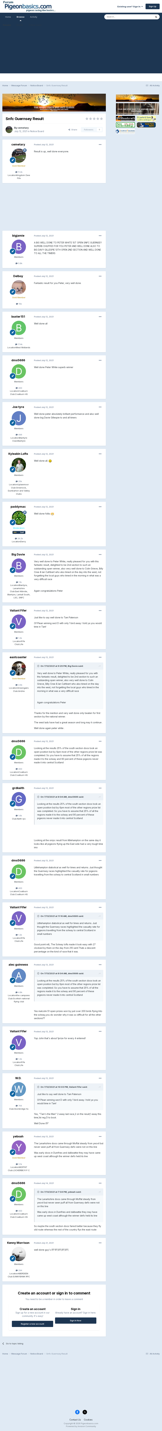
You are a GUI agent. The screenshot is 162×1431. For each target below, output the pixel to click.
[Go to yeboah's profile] (19, 1147)
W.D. (18, 1078)
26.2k (20, 538)
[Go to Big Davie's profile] (19, 565)
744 (20, 1105)
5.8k (20, 263)
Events (20, 25)
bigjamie (18, 235)
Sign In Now (75, 1320)
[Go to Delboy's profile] (19, 287)
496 (20, 434)
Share (73, 129)
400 (20, 388)
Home (8, 17)
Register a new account (32, 1324)
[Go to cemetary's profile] (9, 129)
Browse (20, 17)
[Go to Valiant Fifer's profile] (19, 622)
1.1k (20, 582)
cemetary (23, 127)
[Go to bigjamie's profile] (19, 247)
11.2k (19, 172)
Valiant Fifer (18, 610)
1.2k (20, 638)
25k (20, 481)
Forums (7, 25)
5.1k (20, 1164)
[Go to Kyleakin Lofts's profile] (19, 465)
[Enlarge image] (50, 460)
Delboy (18, 276)
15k (20, 303)
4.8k (20, 992)
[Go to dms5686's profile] (19, 371)
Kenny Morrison (18, 1242)
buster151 (18, 316)
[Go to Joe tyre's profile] (19, 418)
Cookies (88, 1419)
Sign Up (152, 6)
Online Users (35, 25)
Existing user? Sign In (129, 6)
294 (20, 1270)
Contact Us (75, 1419)
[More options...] (100, 145)
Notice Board (37, 131)
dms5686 (18, 360)
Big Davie (18, 554)
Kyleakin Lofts (18, 453)
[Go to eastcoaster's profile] (19, 668)
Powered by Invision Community (81, 1426)
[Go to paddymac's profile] (19, 518)
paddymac (18, 506)
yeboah (18, 1136)
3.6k (20, 685)
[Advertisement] (81, 51)
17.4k (19, 344)
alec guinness (18, 964)
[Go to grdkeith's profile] (19, 799)
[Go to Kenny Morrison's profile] (19, 1254)
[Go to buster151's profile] (19, 328)
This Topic (143, 17)
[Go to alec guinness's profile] (19, 976)
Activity (33, 17)
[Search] (156, 16)
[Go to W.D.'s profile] (19, 1089)
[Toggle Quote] (38, 666)
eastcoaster (18, 657)
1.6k (20, 815)
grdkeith (18, 788)
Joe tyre (18, 407)
